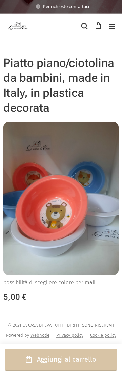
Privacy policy (69, 335)
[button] (84, 26)
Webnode (39, 335)
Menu (112, 26)
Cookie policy (103, 335)
